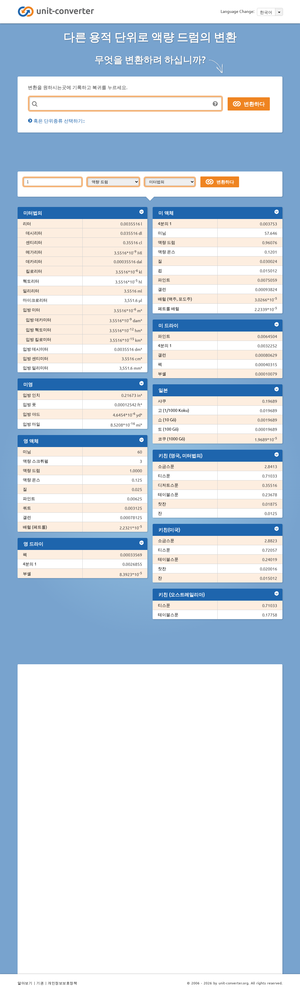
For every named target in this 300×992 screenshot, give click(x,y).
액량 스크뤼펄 (35, 460)
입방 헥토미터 (38, 329)
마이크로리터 (35, 300)
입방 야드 (31, 414)
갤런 (27, 517)
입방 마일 (31, 424)
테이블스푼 (168, 494)
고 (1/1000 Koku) (173, 410)
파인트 (29, 498)
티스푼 (164, 475)
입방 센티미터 (35, 358)
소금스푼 (166, 466)
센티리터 (34, 242)
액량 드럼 (31, 470)
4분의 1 (30, 563)
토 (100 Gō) (168, 429)
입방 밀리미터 (35, 367)
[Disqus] (150, 749)
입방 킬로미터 (38, 339)
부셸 (27, 573)
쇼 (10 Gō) (167, 419)
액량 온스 (31, 479)
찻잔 (162, 503)
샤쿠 (162, 400)
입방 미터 (31, 309)
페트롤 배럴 (168, 308)
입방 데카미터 (38, 319)
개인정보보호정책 (62, 983)
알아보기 (25, 983)
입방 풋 (29, 404)
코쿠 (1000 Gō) (171, 438)
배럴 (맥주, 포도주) (175, 298)
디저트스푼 (168, 484)
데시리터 (34, 232)
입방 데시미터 (35, 348)
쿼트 (27, 507)
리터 (27, 223)
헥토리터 (31, 280)
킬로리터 (34, 271)
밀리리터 (31, 290)
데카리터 (34, 261)
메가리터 (34, 251)
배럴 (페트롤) (35, 526)
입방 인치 (31, 395)
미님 (27, 451)
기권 (40, 983)
